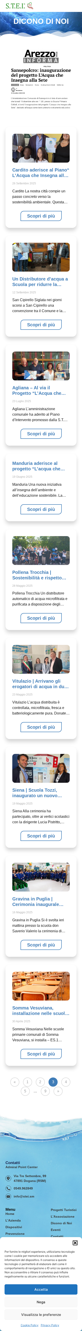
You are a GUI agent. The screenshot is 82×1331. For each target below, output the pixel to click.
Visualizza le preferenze (41, 1314)
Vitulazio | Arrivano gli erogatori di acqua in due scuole (39, 687)
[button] (75, 1243)
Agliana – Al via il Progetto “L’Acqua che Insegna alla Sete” (36, 393)
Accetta (41, 1289)
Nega (41, 1302)
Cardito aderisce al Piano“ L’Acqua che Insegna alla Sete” (40, 175)
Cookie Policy (29, 1325)
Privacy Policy (50, 1325)
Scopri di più (41, 215)
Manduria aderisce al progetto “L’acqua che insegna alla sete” (36, 469)
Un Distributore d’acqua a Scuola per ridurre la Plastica (40, 284)
